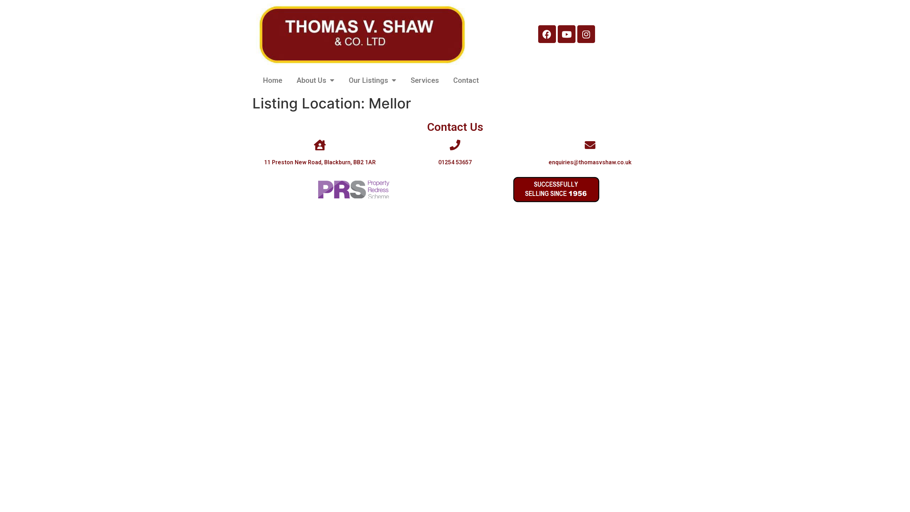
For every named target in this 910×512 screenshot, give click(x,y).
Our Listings (368, 80)
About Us (311, 80)
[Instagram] (586, 34)
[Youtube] (567, 34)
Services (425, 80)
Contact (466, 80)
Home (272, 80)
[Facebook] (547, 34)
